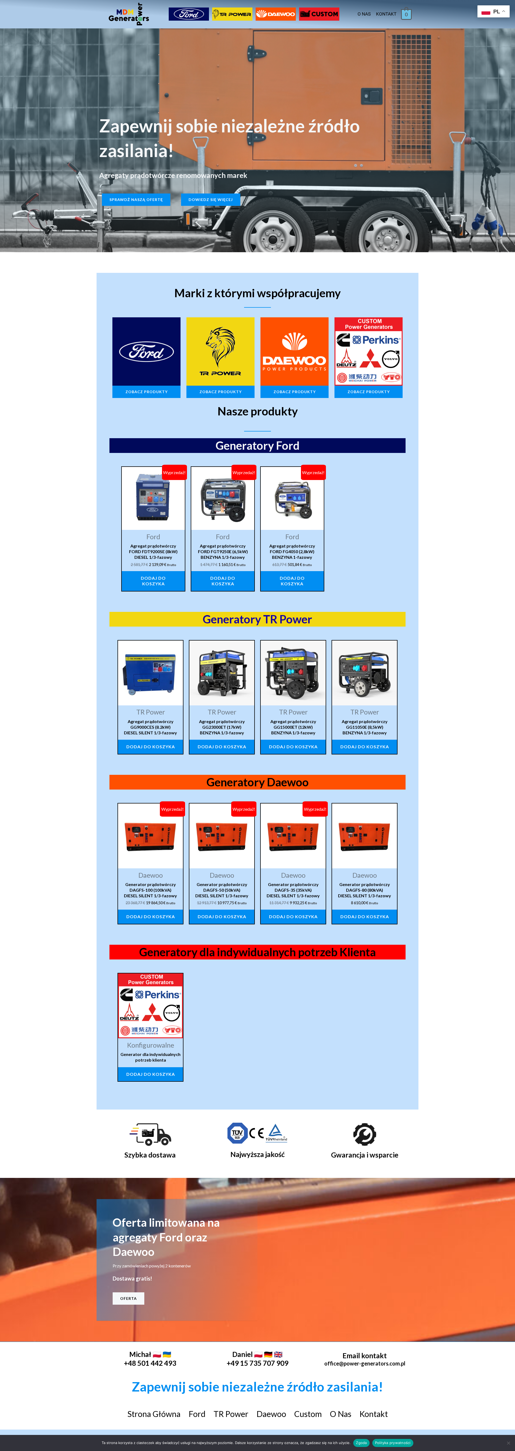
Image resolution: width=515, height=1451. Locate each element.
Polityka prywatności (393, 1443)
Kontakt (386, 14)
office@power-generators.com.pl (364, 1363)
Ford (197, 1414)
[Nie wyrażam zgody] (508, 1443)
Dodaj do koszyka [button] (153, 580)
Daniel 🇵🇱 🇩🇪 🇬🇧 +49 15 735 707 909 (257, 1359)
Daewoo (271, 1414)
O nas (364, 14)
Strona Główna (154, 1414)
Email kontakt (365, 1355)
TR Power (231, 1414)
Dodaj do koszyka (150, 746)
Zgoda (361, 1443)
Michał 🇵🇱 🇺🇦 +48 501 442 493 (150, 1359)
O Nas (340, 1414)
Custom (308, 1414)
